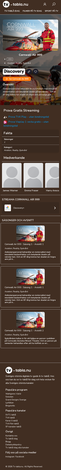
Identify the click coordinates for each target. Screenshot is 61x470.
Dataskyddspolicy (13, 444)
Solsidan (9, 396)
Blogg (8, 441)
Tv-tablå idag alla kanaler (17, 447)
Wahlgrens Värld (13, 393)
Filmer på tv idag (32, 11)
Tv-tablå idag (12, 11)
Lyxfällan (10, 402)
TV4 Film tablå (12, 423)
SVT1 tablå (11, 414)
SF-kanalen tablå (13, 426)
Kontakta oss (11, 435)
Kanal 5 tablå (12, 420)
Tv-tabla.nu (18, 466)
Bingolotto (10, 405)
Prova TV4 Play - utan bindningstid (28, 116)
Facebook (19, 456)
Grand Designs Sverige (16, 399)
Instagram (10, 456)
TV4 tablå (10, 417)
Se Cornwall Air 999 (19, 78)
